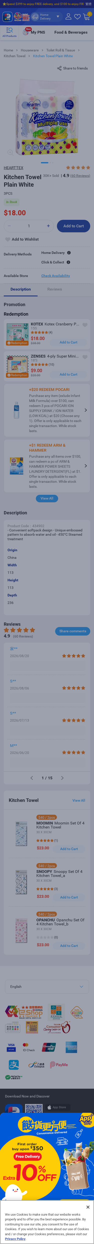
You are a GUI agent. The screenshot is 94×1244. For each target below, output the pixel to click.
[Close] (87, 1207)
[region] (47, 1222)
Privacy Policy (15, 1239)
